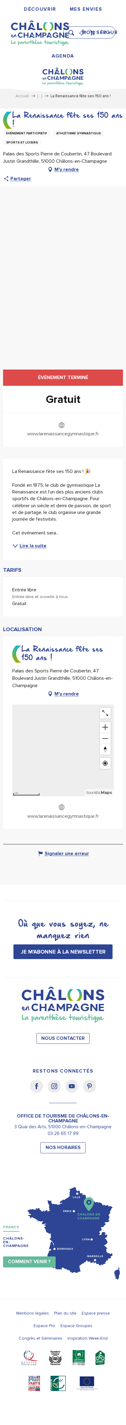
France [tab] (11, 1227)
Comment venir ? (29, 1262)
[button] (73, 30)
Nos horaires (63, 1148)
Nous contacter (63, 1038)
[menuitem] (40, 9)
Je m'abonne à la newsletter (63, 951)
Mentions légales (32, 1313)
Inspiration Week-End (88, 1338)
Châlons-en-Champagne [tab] (16, 1242)
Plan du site (65, 1313)
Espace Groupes (76, 1325)
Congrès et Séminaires (40, 1338)
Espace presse (96, 1313)
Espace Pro (44, 1325)
